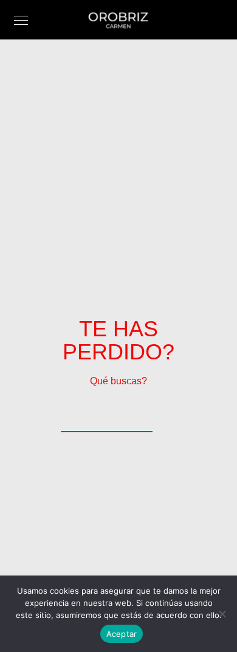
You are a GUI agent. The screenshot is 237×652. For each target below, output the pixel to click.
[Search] (135, 415)
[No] (222, 614)
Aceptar (121, 634)
